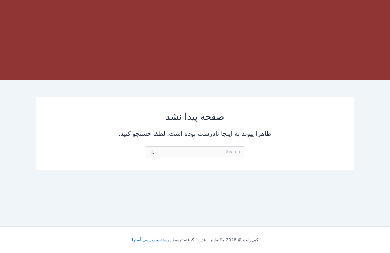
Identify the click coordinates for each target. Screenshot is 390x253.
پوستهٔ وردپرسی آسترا (151, 239)
